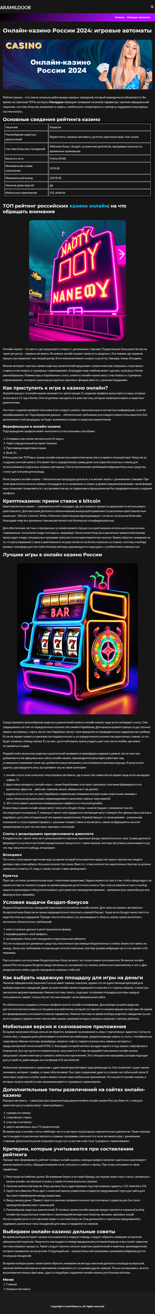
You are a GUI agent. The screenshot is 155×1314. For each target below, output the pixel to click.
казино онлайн (89, 206)
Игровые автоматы (138, 17)
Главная (119, 17)
